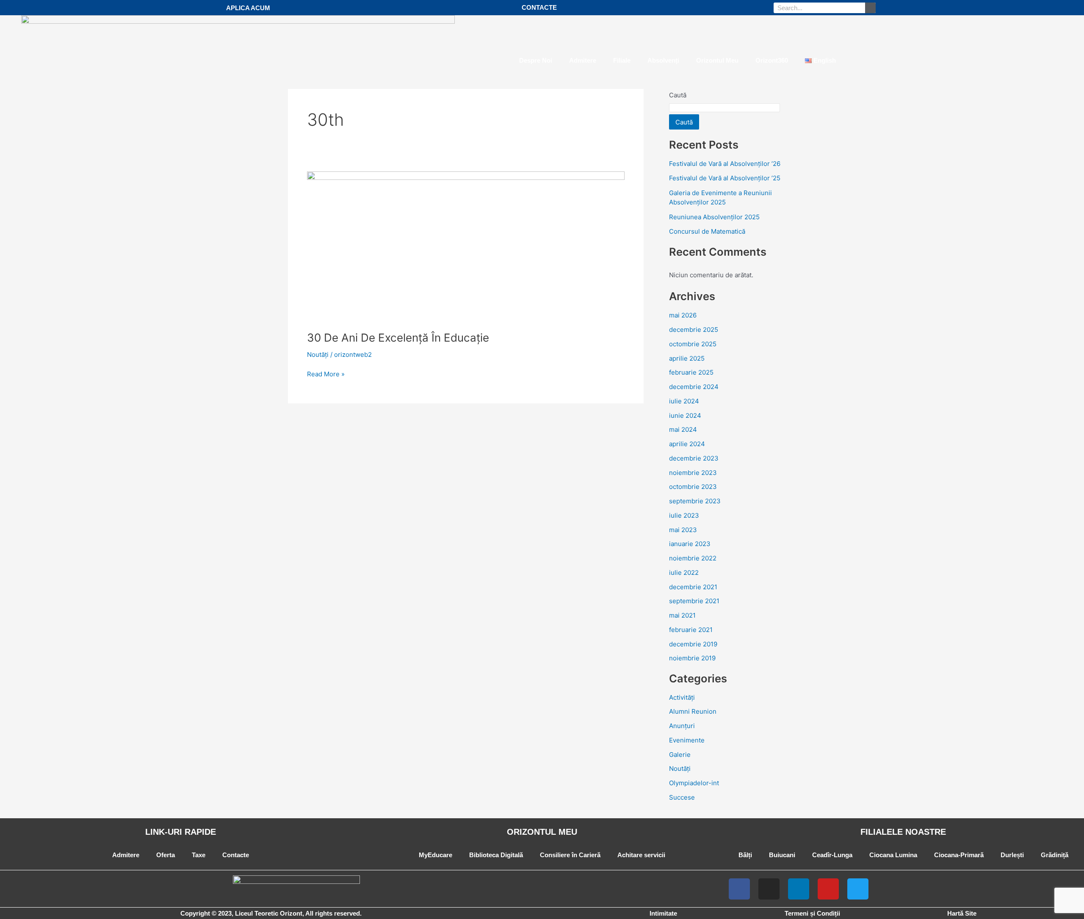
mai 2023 (683, 530)
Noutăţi (318, 354)
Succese (682, 797)
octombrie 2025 (692, 344)
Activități (682, 697)
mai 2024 (683, 429)
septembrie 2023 (695, 501)
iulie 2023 (684, 515)
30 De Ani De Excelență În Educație (398, 337)
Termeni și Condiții (812, 913)
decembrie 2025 (693, 330)
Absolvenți (663, 60)
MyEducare (435, 854)
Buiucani (782, 854)
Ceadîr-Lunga (832, 854)
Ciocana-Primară (959, 854)
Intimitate (663, 913)
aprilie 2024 (687, 444)
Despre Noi (535, 60)
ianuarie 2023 (690, 544)
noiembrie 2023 (693, 473)
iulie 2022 (684, 573)
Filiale (621, 60)
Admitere (582, 60)
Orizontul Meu (717, 60)
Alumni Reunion (692, 711)
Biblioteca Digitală (496, 854)
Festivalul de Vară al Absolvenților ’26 (724, 164)
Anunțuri (682, 726)
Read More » (326, 373)
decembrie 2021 (693, 587)
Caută (684, 122)
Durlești (1012, 854)
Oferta (165, 854)
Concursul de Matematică (707, 231)
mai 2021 (682, 615)
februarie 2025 (691, 372)
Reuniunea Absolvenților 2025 (714, 217)
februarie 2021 (691, 630)
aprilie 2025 (687, 358)
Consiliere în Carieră (570, 854)
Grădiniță (1054, 854)
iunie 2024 (685, 415)
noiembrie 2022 (692, 558)
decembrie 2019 (693, 644)
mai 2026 (683, 315)
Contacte (235, 854)
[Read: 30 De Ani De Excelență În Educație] (466, 246)
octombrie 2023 (693, 487)
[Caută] (870, 8)
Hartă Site (961, 913)
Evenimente (687, 740)
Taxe (198, 854)
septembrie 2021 (694, 601)
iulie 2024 (684, 401)
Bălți (745, 854)
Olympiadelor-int (694, 783)
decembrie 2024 (694, 387)
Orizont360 (771, 60)
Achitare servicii (641, 854)
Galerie (680, 755)
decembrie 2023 (694, 458)
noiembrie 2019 (692, 658)
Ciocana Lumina (893, 854)
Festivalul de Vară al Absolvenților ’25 (724, 178)
